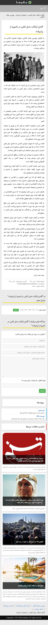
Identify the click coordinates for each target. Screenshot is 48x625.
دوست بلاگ (40, 416)
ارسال (42, 390)
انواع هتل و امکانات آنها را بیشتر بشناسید (30, 585)
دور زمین (41, 410)
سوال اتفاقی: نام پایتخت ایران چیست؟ (33, 380)
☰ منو (43, 8)
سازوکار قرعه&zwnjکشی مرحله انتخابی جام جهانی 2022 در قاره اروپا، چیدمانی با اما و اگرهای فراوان (24, 459)
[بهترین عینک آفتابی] (24, 2)
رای (16, 310)
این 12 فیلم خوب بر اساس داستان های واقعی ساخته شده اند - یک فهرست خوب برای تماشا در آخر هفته (24, 501)
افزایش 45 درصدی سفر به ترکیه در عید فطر (29, 542)
